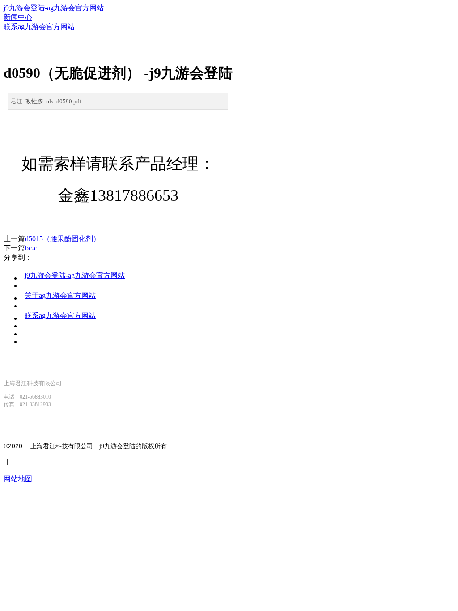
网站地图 (18, 479)
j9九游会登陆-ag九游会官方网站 (54, 8)
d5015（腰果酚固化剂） (62, 238)
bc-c (31, 248)
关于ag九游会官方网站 (60, 295)
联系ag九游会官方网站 (60, 315)
